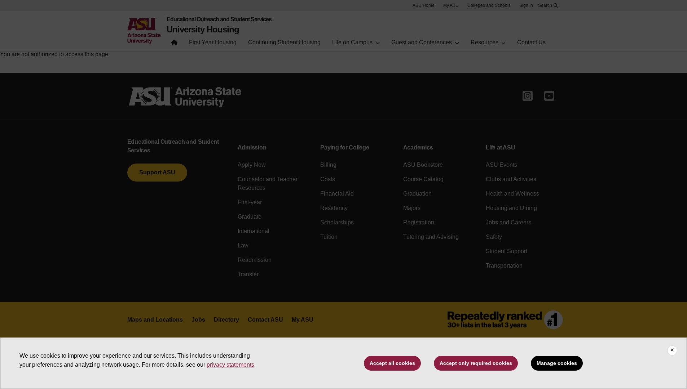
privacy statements (230, 365)
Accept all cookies (392, 363)
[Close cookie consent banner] (672, 350)
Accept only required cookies (476, 363)
